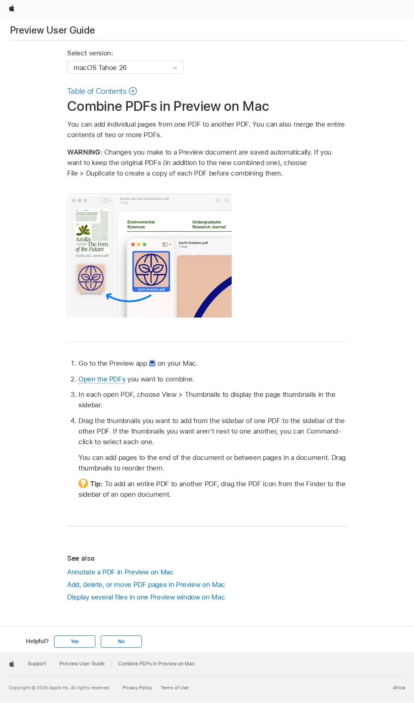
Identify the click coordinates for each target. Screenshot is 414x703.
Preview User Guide (52, 30)
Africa (399, 687)
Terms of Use (174, 687)
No (121, 641)
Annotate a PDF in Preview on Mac (120, 572)
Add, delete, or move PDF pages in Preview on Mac (146, 584)
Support (37, 664)
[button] (102, 91)
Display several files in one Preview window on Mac (146, 597)
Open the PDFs (101, 379)
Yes (75, 641)
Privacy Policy (137, 687)
